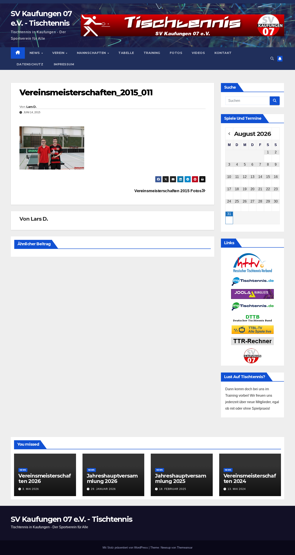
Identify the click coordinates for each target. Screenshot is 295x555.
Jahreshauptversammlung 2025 (180, 478)
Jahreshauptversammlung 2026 (112, 478)
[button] (272, 58)
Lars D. (31, 107)
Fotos (176, 53)
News (35, 53)
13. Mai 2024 (237, 489)
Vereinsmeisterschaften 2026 (44, 478)
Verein (58, 53)
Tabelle (126, 53)
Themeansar (184, 547)
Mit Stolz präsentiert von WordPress (126, 547)
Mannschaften (92, 53)
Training (152, 53)
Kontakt (223, 53)
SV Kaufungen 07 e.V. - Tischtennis (71, 519)
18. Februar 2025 (172, 489)
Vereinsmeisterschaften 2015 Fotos (167, 191)
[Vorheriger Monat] (229, 133)
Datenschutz (29, 64)
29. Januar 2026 (103, 489)
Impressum (63, 64)
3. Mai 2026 (30, 489)
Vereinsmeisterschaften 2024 (250, 478)
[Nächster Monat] (275, 133)
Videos (198, 53)
